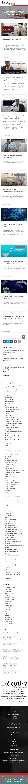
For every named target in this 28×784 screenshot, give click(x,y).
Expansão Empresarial (12, 472)
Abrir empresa (9, 381)
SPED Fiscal (8, 568)
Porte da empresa (13, 665)
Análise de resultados (11, 385)
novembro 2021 (9, 599)
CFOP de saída (18, 635)
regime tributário (6, 670)
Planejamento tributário (12, 531)
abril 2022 (8, 589)
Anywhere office (10, 387)
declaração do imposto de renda (9, 646)
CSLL (21, 639)
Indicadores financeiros (12, 503)
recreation (8, 543)
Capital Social (9, 401)
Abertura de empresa (11, 379)
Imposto (17, 653)
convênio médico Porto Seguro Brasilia (11, 639)
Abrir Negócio (9, 383)
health (7, 490)
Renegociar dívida (10, 554)
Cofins (14, 637)
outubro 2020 (9, 622)
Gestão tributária (10, 488)
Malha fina (8, 523)
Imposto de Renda (11, 495)
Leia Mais (4, 354)
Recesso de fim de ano (12, 541)
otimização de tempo (7, 663)
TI (5, 576)
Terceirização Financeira (12, 574)
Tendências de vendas (12, 572)
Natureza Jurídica (10, 525)
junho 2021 (8, 609)
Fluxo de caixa (9, 476)
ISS (6, 517)
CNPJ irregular (9, 417)
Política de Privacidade (18, 781)
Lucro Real (8, 521)
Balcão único (9, 393)
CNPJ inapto (9, 415)
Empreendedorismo (11, 460)
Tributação (14, 672)
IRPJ (17, 658)
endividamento (16, 649)
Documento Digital (11, 452)
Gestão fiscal (9, 486)
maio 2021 (8, 611)
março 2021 (8, 615)
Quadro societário (10, 537)
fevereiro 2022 (9, 593)
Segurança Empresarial (12, 556)
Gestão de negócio (11, 480)
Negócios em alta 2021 (12, 527)
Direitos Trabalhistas (11, 444)
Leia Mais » (5, 54)
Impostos (8, 499)
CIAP (6, 405)
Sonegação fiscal (10, 566)
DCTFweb (8, 429)
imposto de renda (6, 656)
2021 (4, 632)
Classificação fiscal (11, 407)
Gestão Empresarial (11, 482)
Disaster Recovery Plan (12, 448)
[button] (27, 4)
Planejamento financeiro (12, 529)
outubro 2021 (9, 601)
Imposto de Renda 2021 (12, 497)
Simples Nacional (10, 560)
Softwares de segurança (12, 564)
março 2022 (8, 591)
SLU (6, 562)
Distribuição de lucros (11, 450)
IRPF (8, 658)
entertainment (9, 464)
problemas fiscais (6, 667)
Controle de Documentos (13, 421)
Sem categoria (9, 558)
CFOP (6, 403)
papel (14, 663)
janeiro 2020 (8, 624)
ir (17, 656)
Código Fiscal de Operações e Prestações (16, 642)
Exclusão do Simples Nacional (14, 470)
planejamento (6, 665)
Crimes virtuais (9, 425)
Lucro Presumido (10, 519)
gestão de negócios (7, 651)
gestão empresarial (17, 651)
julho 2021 (8, 607)
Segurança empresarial (16, 670)
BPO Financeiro (10, 399)
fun (6, 478)
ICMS (6, 493)
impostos (14, 656)
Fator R (7, 474)
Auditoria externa (10, 391)
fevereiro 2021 (9, 617)
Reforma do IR (9, 547)
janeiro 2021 (8, 619)
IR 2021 (7, 511)
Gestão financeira (10, 484)
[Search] (23, 337)
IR (5, 509)
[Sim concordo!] (26, 779)
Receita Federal (10, 539)
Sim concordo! (8, 781)
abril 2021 (8, 613)
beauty (7, 395)
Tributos (7, 578)
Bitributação (9, 397)
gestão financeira (6, 653)
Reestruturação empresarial (13, 545)
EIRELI (7, 458)
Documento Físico (10, 454)
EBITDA (7, 456)
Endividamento (9, 462)
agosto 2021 (8, 605)
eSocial (7, 466)
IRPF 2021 (13, 658)
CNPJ (6, 413)
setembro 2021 (9, 603)
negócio (18, 660)
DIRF (6, 446)
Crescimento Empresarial (13, 423)
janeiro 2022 (8, 595)
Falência (21, 649)
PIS (17, 663)
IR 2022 (7, 513)
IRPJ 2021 (8, 515)
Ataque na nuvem (10, 389)
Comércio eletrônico (11, 419)
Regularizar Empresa (11, 551)
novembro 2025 (10, 587)
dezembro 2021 (9, 597)
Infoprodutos (9, 505)
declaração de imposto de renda (9, 644)
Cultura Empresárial (11, 427)
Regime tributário (10, 549)
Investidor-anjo (9, 507)
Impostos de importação (12, 501)
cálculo (4, 642)
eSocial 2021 (8, 468)
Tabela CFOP (9, 570)
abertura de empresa (11, 632)
